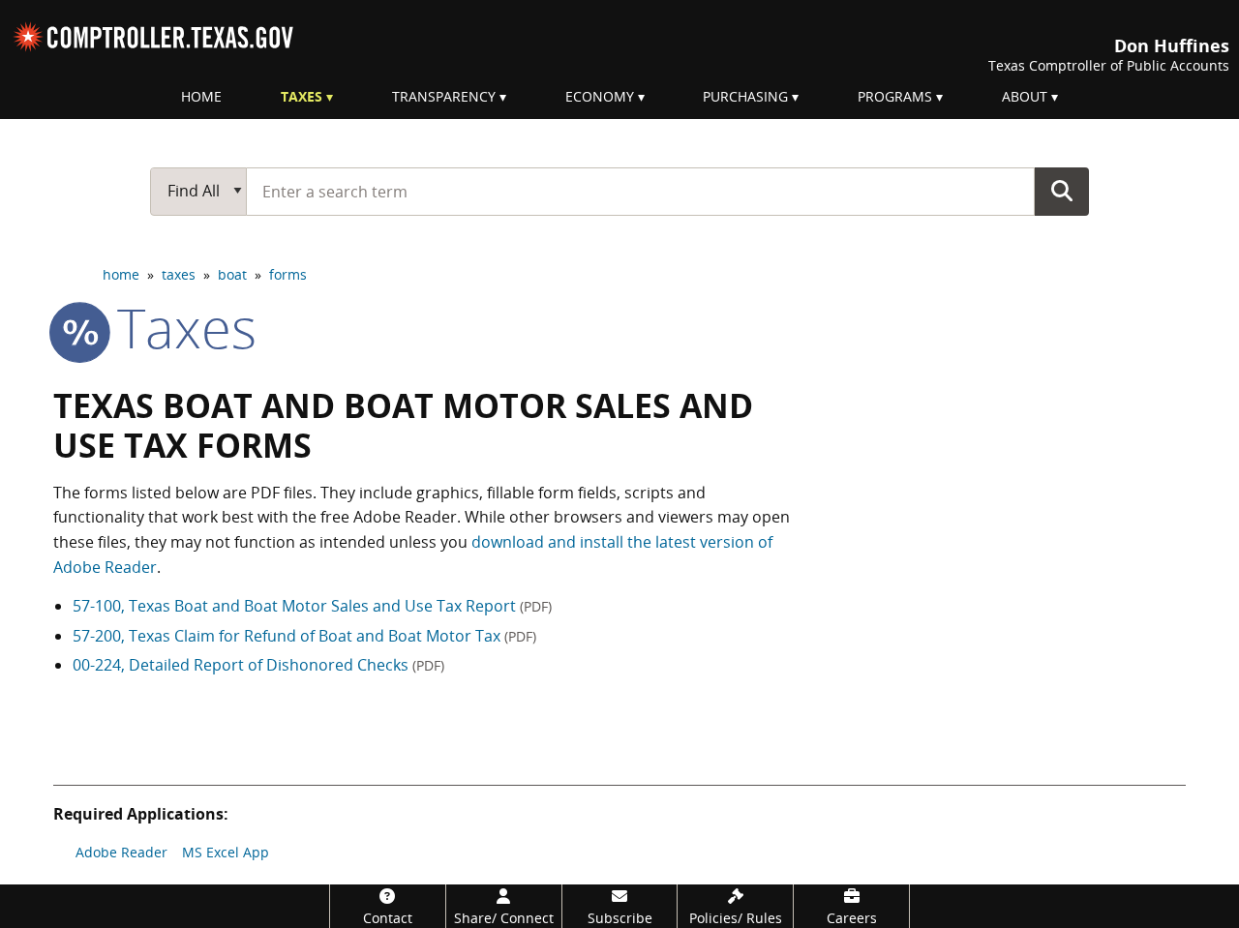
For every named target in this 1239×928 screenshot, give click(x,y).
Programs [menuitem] (895, 96)
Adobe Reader (121, 852)
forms (288, 274)
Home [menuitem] (201, 96)
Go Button (1062, 190)
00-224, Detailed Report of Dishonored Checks (258, 664)
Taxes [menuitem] (301, 96)
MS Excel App (225, 852)
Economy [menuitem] (599, 96)
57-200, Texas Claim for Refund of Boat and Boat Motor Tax (304, 635)
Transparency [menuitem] (444, 96)
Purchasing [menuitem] (745, 96)
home (121, 274)
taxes (179, 274)
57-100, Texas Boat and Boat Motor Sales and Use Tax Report (312, 605)
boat (232, 274)
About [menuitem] (1024, 96)
